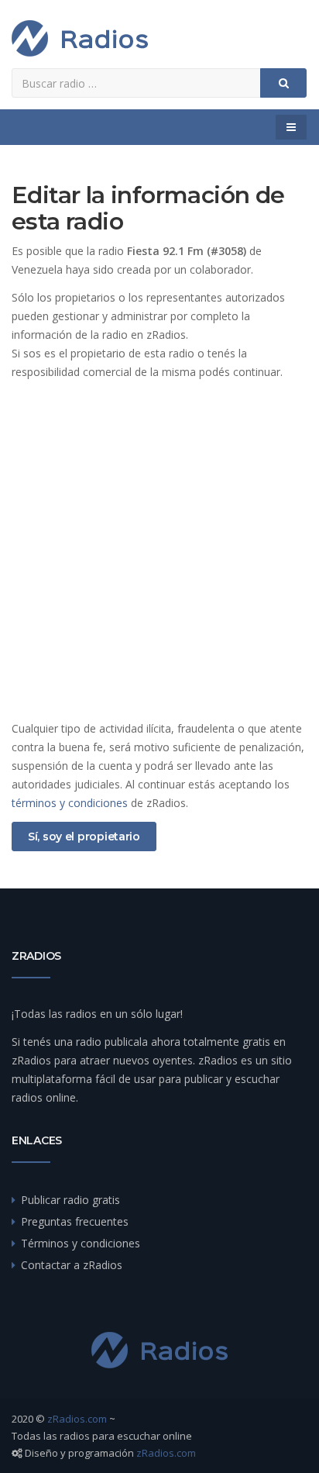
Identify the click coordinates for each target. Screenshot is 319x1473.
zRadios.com (77, 1419)
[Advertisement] (159, 550)
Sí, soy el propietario (84, 836)
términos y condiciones (70, 802)
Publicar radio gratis (70, 1199)
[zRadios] (80, 38)
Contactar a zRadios (71, 1264)
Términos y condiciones (80, 1243)
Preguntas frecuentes (75, 1221)
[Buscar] (283, 83)
